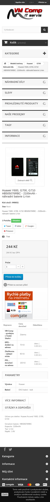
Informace (12, 135)
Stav (4, 207)
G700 (39, 64)
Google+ (30, 226)
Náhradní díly (8, 67)
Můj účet (7, 471)
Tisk (8, 237)
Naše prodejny (15, 114)
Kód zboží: (6, 203)
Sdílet (18, 226)
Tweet (8, 226)
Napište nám (20, 2)
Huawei (30, 64)
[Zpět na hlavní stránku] (5, 63)
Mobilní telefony (16, 64)
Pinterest (9, 231)
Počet (7, 263)
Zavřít (5, 494)
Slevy (8, 92)
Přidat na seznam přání (17, 285)
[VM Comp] (25, 13)
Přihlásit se (42, 2)
